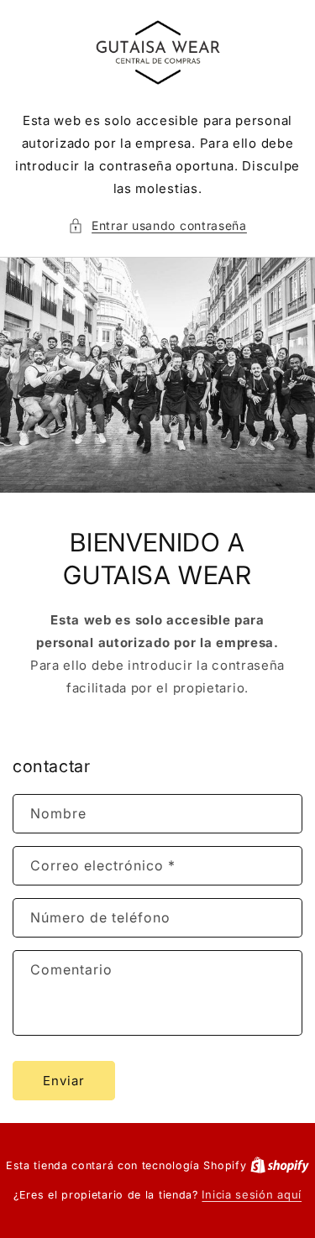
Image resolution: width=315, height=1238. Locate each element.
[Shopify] (279, 1165)
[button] (157, 225)
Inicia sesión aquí (252, 1194)
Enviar (64, 1081)
